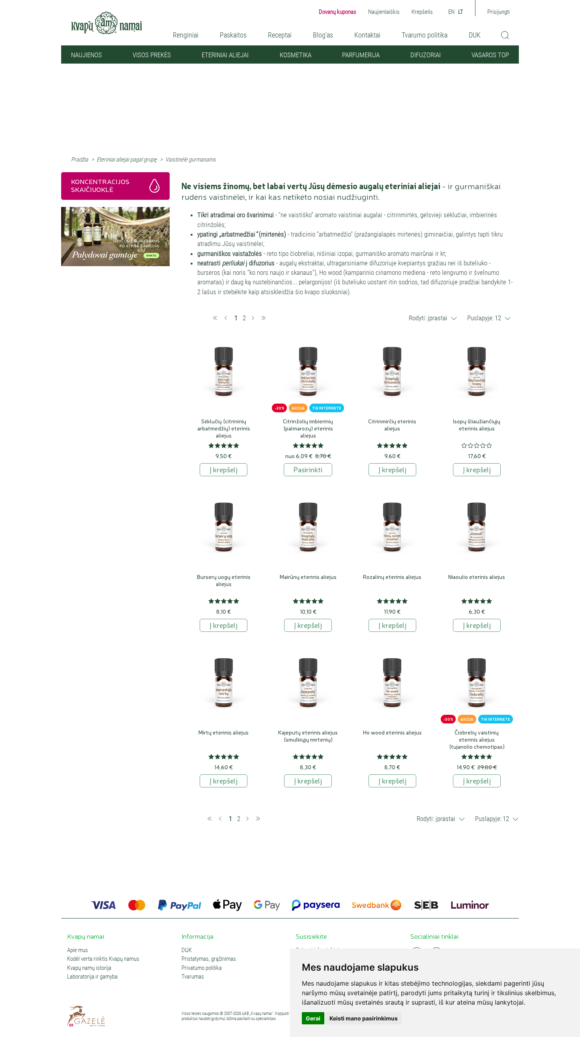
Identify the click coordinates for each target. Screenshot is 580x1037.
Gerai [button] (313, 1018)
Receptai (280, 35)
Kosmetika (295, 55)
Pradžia (79, 159)
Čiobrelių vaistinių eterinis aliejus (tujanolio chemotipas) (477, 739)
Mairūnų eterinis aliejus (308, 576)
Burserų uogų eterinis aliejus (224, 580)
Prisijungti (498, 11)
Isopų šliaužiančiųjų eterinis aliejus (476, 424)
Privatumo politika (201, 968)
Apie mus (77, 950)
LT (460, 11)
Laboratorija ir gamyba (92, 976)
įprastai (437, 318)
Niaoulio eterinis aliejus (476, 576)
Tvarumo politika (424, 35)
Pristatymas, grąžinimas (208, 959)
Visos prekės (152, 55)
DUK (475, 35)
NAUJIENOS (86, 55)
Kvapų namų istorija (89, 968)
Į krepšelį (224, 469)
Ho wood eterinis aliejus (392, 732)
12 (498, 318)
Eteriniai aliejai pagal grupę (127, 159)
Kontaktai (367, 35)
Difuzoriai (425, 55)
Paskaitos (233, 35)
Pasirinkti (308, 469)
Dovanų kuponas (337, 11)
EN (451, 11)
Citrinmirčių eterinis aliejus (392, 424)
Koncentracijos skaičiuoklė (100, 185)
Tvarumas (192, 976)
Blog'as (323, 35)
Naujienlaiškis (384, 11)
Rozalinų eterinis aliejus (392, 576)
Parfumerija (361, 55)
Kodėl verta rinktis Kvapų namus (103, 959)
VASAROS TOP (490, 55)
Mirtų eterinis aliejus (223, 732)
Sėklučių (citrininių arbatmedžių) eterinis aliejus (223, 428)
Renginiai (185, 35)
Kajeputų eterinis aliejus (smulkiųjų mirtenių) (308, 736)
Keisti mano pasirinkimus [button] (363, 1018)
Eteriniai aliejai (225, 55)
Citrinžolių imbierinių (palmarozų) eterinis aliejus (308, 428)
